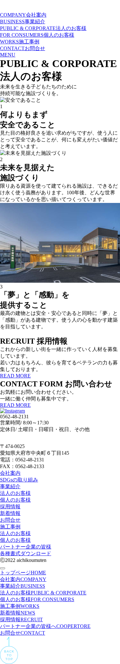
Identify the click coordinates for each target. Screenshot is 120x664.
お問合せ (10, 520)
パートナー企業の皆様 (25, 546)
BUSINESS (22, 21)
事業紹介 (10, 486)
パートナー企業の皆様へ (45, 626)
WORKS (19, 41)
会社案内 (10, 473)
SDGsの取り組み (19, 479)
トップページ (23, 572)
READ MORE (15, 375)
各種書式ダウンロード (25, 553)
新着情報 (10, 513)
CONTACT (22, 48)
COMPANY (23, 15)
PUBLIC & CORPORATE (43, 28)
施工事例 (10, 526)
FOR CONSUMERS (37, 35)
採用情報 (10, 506)
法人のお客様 (15, 493)
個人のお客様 (15, 500)
